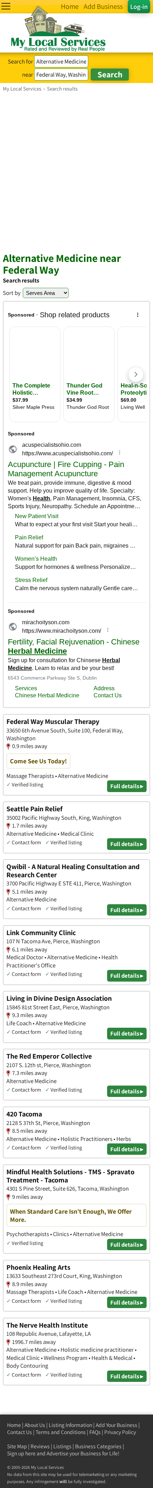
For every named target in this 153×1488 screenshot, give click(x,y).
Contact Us (19, 1432)
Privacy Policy (120, 1432)
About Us (35, 1425)
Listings (62, 1446)
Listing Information (70, 1425)
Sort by (12, 293)
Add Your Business (116, 1425)
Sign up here (21, 1453)
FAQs (95, 1432)
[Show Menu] (5, 6)
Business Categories (98, 1446)
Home (14, 1425)
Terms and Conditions (61, 1432)
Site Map (17, 1446)
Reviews (40, 1446)
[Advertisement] (76, 171)
